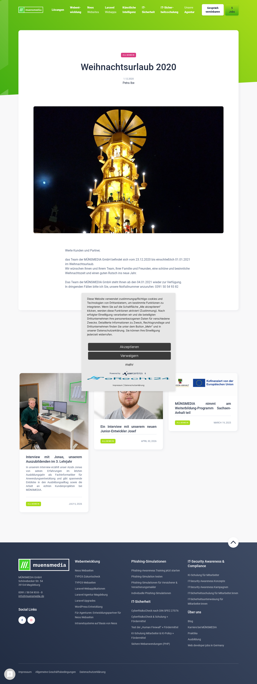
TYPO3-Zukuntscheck (87, 576)
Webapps (110, 10)
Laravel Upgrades (85, 600)
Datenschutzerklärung (93, 671)
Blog (190, 621)
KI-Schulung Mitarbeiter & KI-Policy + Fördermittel (152, 635)
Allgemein (129, 55)
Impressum (25, 671)
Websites (93, 10)
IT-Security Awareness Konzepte (206, 581)
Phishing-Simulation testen (147, 576)
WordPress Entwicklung (89, 606)
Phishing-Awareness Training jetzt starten (155, 570)
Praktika (193, 633)
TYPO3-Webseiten (85, 582)
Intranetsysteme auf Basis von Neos (96, 623)
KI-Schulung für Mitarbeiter (203, 575)
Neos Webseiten (84, 570)
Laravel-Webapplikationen (90, 588)
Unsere (189, 10)
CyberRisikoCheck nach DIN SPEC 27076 (155, 610)
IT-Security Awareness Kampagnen (208, 587)
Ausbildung (194, 639)
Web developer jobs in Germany (206, 645)
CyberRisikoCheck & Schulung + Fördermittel (149, 619)
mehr (129, 365)
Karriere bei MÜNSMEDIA (202, 627)
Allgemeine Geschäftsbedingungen (55, 671)
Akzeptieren (129, 347)
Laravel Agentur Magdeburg (91, 594)
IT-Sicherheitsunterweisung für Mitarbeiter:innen (205, 601)
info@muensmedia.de (31, 596)
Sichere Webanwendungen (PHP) (150, 643)
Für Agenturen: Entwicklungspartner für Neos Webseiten (98, 615)
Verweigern (129, 356)
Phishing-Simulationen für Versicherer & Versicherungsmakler (154, 585)
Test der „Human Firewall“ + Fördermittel (154, 627)
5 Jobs (232, 9)
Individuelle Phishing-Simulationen (151, 593)
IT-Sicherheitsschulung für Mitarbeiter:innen (213, 593)
